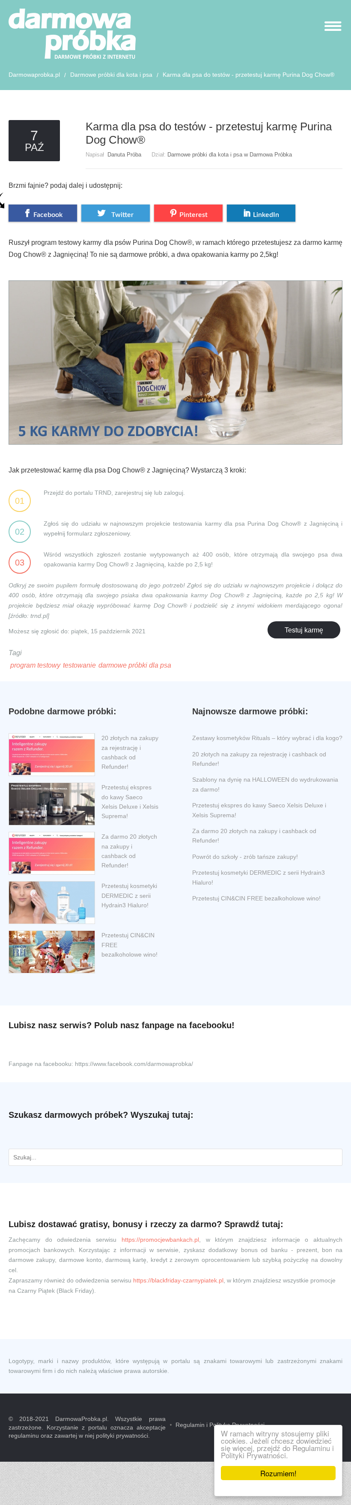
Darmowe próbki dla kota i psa (111, 74)
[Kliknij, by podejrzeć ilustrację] (175, 355)
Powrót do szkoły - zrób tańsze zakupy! (245, 856)
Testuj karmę (304, 630)
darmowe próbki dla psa (134, 665)
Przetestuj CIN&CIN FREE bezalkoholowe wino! (256, 898)
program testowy (35, 665)
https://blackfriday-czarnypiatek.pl (178, 1280)
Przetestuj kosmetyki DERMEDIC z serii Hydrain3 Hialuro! (129, 895)
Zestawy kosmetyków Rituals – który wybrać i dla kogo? (267, 737)
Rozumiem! (278, 1473)
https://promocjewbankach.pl (160, 1239)
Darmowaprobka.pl (34, 74)
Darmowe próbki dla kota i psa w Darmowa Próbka (229, 154)
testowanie (79, 665)
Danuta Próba (124, 154)
